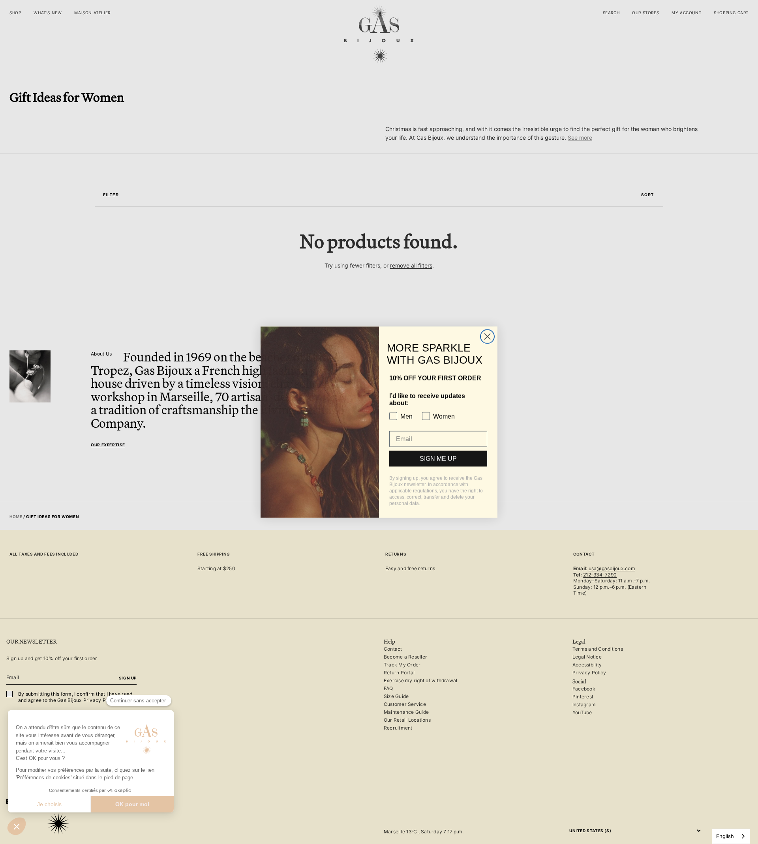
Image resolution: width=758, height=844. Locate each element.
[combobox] (731, 836)
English (725, 836)
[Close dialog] (487, 339)
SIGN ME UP (438, 461)
